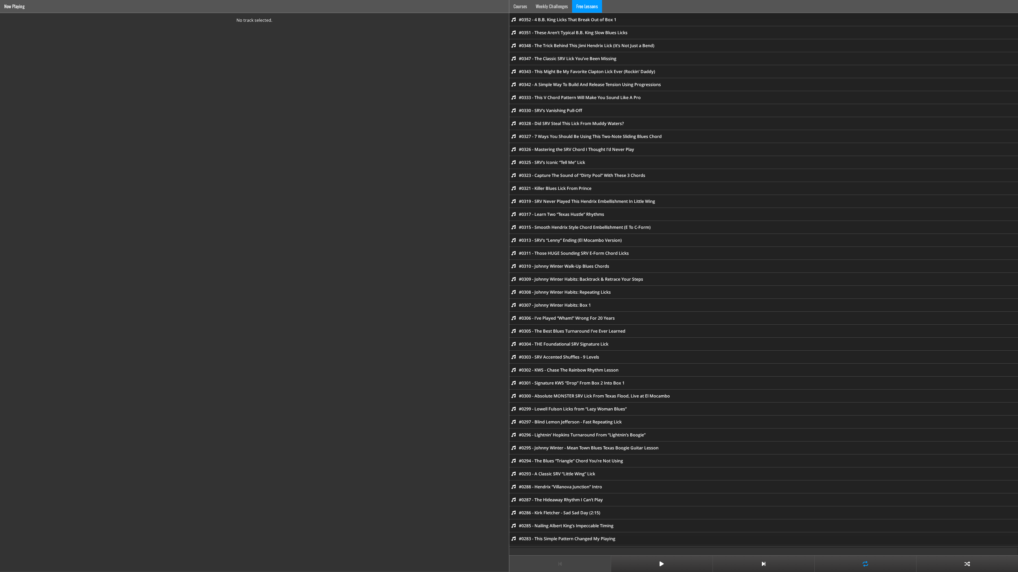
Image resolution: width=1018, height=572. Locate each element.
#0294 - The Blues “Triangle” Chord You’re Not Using (571, 461)
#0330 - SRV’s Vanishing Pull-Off (550, 110)
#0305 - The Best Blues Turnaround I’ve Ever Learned (572, 331)
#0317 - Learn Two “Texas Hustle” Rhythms (561, 214)
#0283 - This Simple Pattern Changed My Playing (567, 539)
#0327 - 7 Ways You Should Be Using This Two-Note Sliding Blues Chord (590, 136)
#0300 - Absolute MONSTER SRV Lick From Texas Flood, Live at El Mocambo (594, 396)
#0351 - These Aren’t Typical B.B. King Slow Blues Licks (573, 32)
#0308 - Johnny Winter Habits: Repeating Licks (565, 292)
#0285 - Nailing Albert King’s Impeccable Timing (566, 526)
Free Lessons (587, 6)
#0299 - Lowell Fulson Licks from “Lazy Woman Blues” (573, 409)
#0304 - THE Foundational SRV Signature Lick (563, 344)
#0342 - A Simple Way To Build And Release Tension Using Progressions (590, 84)
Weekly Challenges (552, 6)
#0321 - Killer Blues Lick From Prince (555, 188)
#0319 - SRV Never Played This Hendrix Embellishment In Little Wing (587, 201)
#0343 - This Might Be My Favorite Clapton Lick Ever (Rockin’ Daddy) (587, 71)
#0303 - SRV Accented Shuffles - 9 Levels (559, 357)
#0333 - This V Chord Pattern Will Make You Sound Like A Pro (580, 97)
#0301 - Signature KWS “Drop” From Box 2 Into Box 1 (572, 383)
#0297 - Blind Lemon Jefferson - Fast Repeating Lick (570, 422)
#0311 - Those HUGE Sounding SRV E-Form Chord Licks (574, 253)
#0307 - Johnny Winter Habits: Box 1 (555, 305)
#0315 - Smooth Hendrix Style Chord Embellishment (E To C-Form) (585, 227)
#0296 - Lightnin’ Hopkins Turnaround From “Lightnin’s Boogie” (582, 435)
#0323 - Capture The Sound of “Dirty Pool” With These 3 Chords (582, 175)
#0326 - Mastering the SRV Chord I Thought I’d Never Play (576, 149)
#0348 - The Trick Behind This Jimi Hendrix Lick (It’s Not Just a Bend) (586, 45)
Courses (520, 6)
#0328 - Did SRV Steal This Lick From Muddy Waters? (571, 123)
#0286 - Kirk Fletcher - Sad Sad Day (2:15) (559, 513)
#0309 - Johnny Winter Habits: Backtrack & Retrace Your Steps (581, 279)
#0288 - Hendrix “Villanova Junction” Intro (560, 487)
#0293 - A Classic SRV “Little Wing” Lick (557, 474)
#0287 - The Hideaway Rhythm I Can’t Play (561, 500)
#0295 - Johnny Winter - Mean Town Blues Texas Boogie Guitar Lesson (589, 448)
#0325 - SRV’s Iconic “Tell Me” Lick (552, 162)
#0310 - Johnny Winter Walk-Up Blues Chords (564, 266)
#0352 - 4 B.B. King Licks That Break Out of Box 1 (567, 20)
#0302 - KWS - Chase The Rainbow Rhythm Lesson (568, 370)
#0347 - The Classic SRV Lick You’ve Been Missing (567, 58)
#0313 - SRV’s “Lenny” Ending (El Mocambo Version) (570, 240)
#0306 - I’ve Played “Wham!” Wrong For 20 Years (567, 318)
